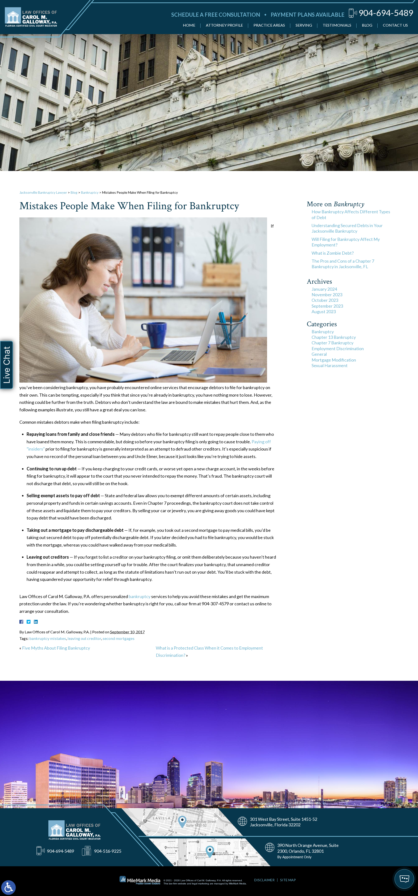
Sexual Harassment (330, 365)
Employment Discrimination (338, 348)
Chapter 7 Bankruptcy (332, 342)
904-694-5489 (385, 12)
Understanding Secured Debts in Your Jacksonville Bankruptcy (347, 228)
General (319, 354)
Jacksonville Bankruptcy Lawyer (43, 192)
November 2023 (327, 294)
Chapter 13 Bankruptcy (334, 337)
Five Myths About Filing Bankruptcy (56, 648)
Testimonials (337, 25)
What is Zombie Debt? (333, 253)
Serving (304, 25)
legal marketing (200, 883)
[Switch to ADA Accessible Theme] (8, 887)
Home (189, 25)
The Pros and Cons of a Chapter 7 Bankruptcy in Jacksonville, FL (343, 263)
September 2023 (327, 306)
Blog (367, 25)
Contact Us (395, 25)
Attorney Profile (224, 25)
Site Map (288, 880)
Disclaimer (264, 880)
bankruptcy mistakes (47, 638)
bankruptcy (139, 596)
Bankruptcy (89, 192)
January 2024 (324, 289)
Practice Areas (269, 25)
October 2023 (325, 300)
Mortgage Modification (334, 360)
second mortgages (118, 638)
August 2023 (324, 311)
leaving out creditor (84, 638)
